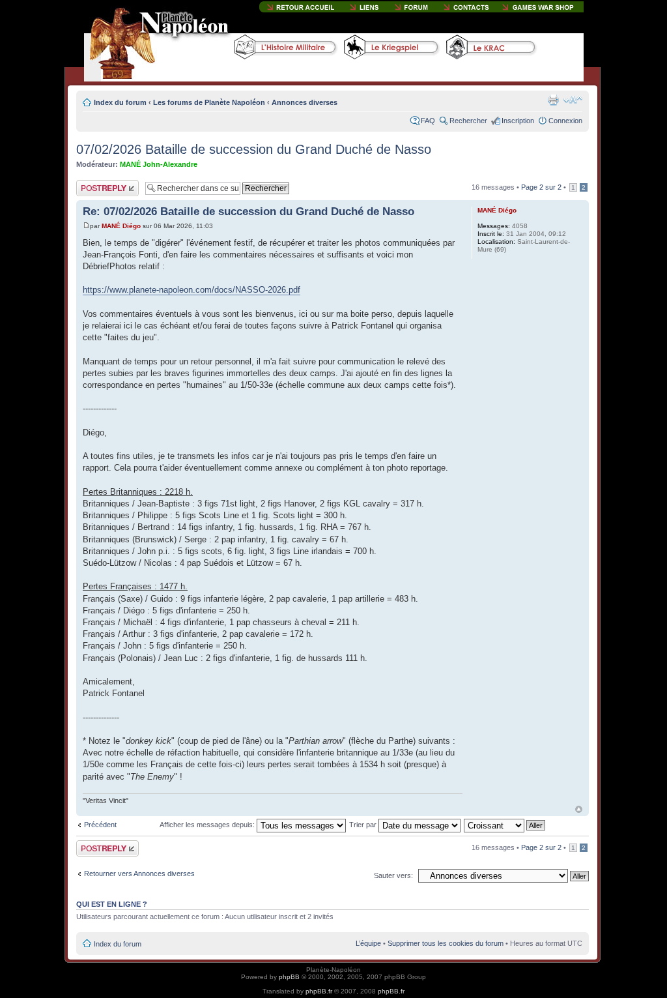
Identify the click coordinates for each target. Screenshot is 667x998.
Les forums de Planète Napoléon (209, 102)
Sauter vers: (393, 875)
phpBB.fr (318, 991)
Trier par (363, 825)
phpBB (289, 976)
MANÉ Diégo (121, 225)
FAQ (428, 121)
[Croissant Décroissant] (505, 825)
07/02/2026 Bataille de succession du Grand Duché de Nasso (253, 149)
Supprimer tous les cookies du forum (446, 943)
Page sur (541, 187)
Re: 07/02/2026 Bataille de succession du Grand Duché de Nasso (248, 211)
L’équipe (368, 943)
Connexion (565, 121)
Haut (578, 809)
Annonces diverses (304, 102)
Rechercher (468, 121)
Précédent (100, 825)
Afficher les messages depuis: (208, 825)
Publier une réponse (93, 188)
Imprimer (553, 100)
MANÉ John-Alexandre (158, 164)
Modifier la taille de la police (572, 100)
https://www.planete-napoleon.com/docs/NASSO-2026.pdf (191, 290)
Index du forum (120, 102)
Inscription (518, 121)
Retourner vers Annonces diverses (139, 873)
